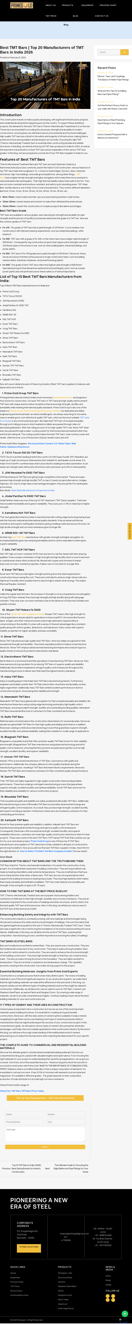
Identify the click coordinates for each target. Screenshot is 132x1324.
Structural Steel (36, 443)
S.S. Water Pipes (62, 443)
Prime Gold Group (40, 841)
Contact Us (101, 16)
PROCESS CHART (108, 5)
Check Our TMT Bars (10, 1091)
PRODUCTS (68, 5)
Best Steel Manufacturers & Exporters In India (33, 490)
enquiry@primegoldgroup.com (74, 1233)
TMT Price (14, 1286)
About (13, 1273)
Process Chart (16, 1282)
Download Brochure (19, 1295)
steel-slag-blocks (66, 1308)
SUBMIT (45, 1147)
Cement (49, 443)
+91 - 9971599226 (103, 1242)
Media (108, 1284)
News (108, 1275)
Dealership (15, 1277)
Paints (61, 1290)
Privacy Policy (16, 1290)
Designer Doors (65, 1295)
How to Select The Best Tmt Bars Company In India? (46, 851)
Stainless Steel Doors (18, 446)
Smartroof (62, 1304)
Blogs (108, 1280)
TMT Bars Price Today (32, 1091)
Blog (75, 16)
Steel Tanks (63, 1299)
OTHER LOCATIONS (28, 1247)
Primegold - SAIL (65, 1273)
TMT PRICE (51, 16)
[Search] (124, 52)
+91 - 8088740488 (103, 1232)
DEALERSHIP (87, 5)
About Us (51, 5)
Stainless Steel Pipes (67, 1286)
